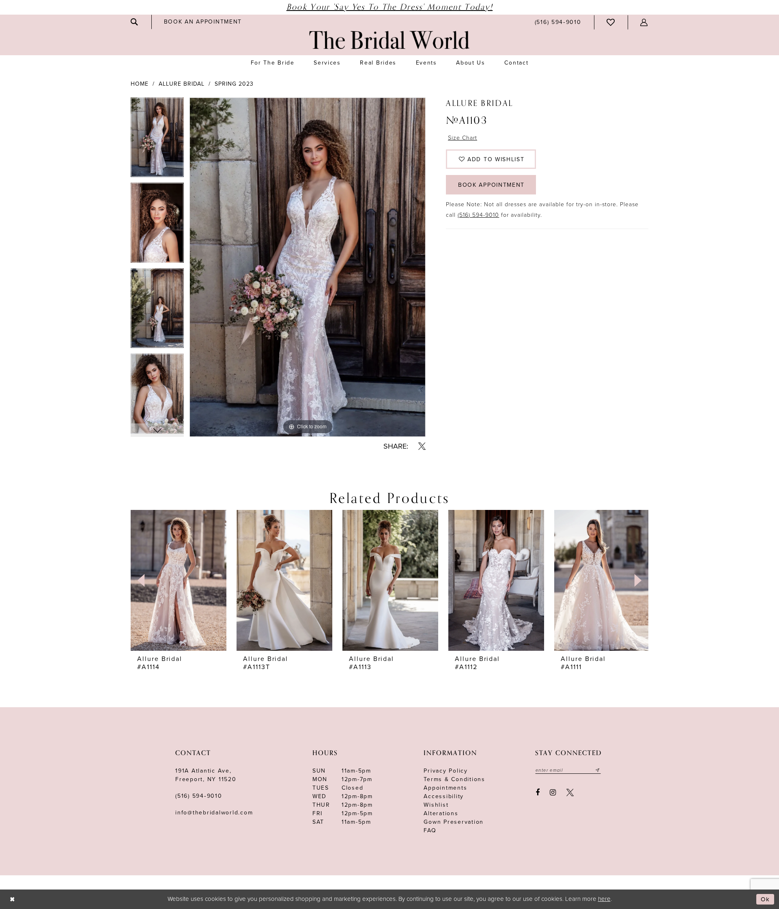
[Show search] (134, 22)
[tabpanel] (157, 140)
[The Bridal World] (389, 40)
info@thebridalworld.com (214, 812)
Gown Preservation (454, 821)
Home (139, 83)
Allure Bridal (181, 83)
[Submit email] (597, 770)
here (604, 899)
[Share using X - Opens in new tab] (422, 446)
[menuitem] (134, 22)
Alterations (441, 813)
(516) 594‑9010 (198, 795)
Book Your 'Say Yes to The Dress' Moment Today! (389, 7)
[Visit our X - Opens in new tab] (570, 792)
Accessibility (444, 796)
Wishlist (436, 804)
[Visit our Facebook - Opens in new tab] (537, 792)
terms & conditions (454, 779)
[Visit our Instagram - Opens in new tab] (553, 792)
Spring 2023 (234, 83)
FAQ (430, 830)
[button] (644, 22)
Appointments (445, 787)
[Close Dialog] (12, 899)
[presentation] (178, 580)
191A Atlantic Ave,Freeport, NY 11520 (206, 775)
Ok (765, 899)
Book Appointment (491, 184)
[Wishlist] (611, 22)
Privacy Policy (446, 770)
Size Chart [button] (462, 137)
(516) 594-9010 (478, 215)
